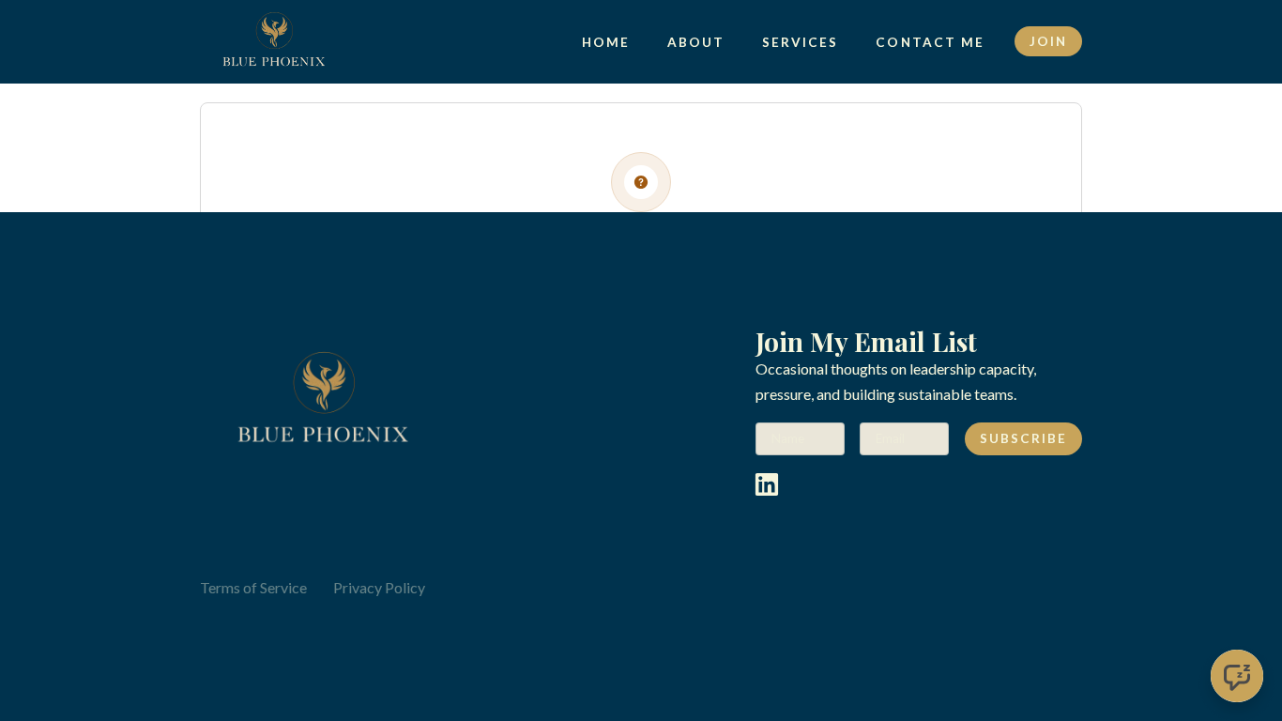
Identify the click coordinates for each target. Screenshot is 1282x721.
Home (606, 42)
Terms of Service (253, 587)
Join (1048, 41)
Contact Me (930, 42)
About (696, 42)
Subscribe (1023, 438)
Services (800, 42)
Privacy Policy (379, 587)
